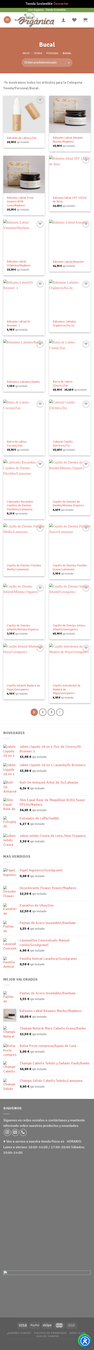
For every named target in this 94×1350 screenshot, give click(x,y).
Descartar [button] (61, 4)
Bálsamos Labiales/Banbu (23, 382)
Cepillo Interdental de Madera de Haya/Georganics (66, 689)
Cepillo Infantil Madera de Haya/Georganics (23, 687)
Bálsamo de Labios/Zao (22, 138)
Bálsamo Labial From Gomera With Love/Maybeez (20, 201)
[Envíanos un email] (15, 1132)
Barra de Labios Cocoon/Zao (17, 443)
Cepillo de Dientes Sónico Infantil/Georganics (69, 627)
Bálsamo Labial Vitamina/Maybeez (19, 263)
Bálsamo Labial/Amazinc (68, 262)
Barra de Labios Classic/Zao (63, 383)
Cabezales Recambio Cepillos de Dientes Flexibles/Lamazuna (20, 505)
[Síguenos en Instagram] (7, 1132)
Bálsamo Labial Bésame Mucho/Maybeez (68, 139)
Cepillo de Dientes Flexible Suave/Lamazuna (70, 567)
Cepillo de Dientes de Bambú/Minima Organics (68, 503)
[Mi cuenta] (63, 20)
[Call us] (23, 1132)
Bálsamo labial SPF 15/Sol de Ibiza (70, 199)
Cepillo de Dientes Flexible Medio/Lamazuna (24, 567)
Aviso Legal (78, 1333)
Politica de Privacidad (50, 1333)
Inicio (26, 53)
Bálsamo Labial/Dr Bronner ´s (19, 323)
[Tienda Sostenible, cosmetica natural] (34, 19)
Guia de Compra (47, 1336)
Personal (52, 53)
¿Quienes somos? (19, 1333)
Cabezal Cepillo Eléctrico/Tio (63, 443)
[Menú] (7, 19)
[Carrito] (85, 20)
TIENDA (38, 53)
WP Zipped (53, 1342)
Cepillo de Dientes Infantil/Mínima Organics (23, 627)
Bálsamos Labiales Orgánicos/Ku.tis (64, 323)
